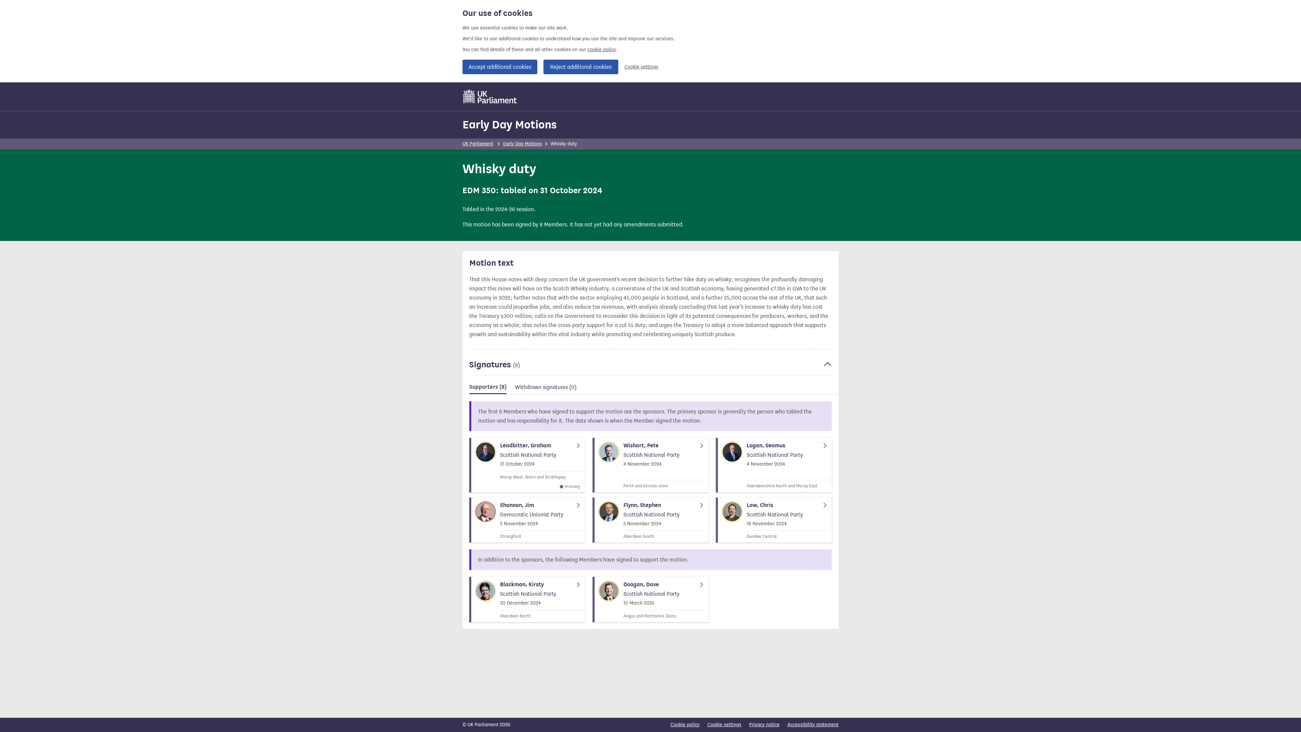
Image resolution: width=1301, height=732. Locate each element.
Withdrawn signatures (546, 387)
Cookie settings (641, 67)
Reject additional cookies (581, 67)
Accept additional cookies (500, 67)
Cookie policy (685, 725)
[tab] (488, 388)
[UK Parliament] (490, 96)
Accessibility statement (813, 725)
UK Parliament (477, 144)
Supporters (488, 387)
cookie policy (601, 50)
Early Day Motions (509, 124)
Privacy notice (764, 725)
